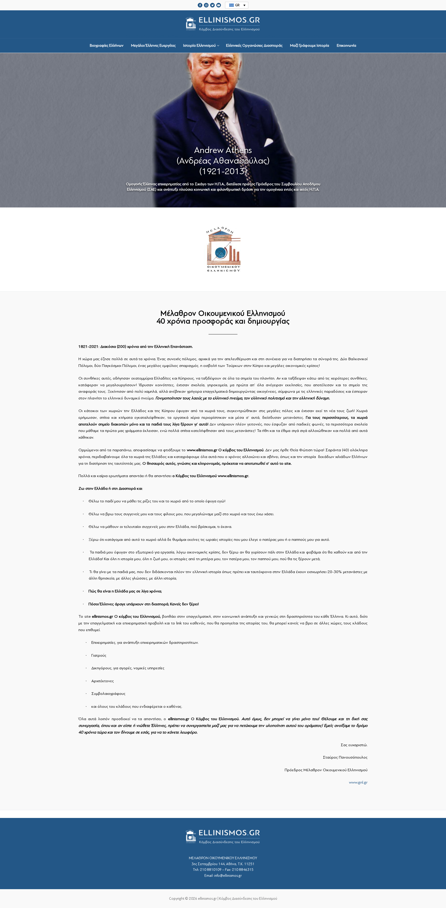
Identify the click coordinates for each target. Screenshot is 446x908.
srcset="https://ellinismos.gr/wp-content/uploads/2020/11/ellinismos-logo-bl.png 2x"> (223, 36)
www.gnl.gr (358, 782)
